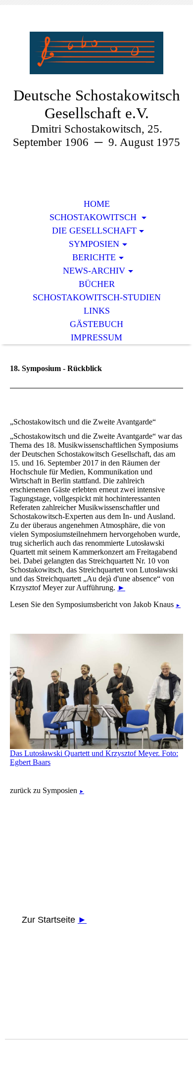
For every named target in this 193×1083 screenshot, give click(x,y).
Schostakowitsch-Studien (97, 297)
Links (97, 311)
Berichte (94, 257)
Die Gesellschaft (94, 230)
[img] (96, 53)
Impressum (96, 337)
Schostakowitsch (94, 217)
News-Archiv (94, 271)
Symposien (94, 244)
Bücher (97, 284)
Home (97, 204)
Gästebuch (96, 324)
